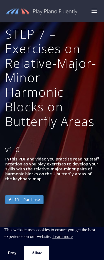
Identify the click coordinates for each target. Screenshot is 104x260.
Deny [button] (12, 253)
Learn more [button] (62, 236)
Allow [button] (37, 253)
